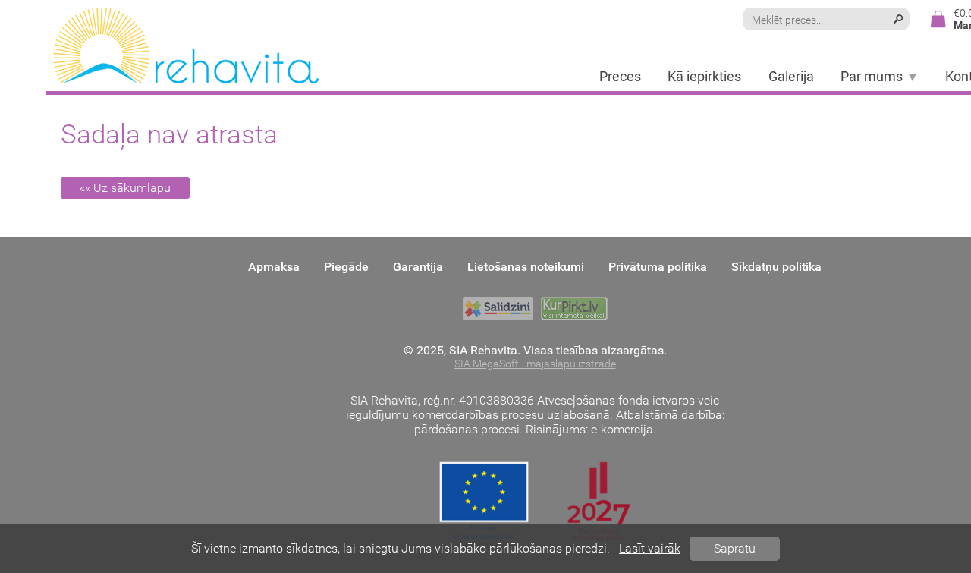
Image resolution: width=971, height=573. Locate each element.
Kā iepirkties (704, 76)
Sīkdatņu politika (776, 267)
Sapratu (735, 548)
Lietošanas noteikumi (525, 267)
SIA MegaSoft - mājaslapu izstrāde (535, 363)
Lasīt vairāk (649, 548)
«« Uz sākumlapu (125, 188)
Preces (620, 76)
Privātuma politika (657, 267)
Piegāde (346, 267)
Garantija (418, 267)
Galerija (791, 76)
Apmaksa (274, 267)
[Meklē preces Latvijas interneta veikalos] (574, 308)
